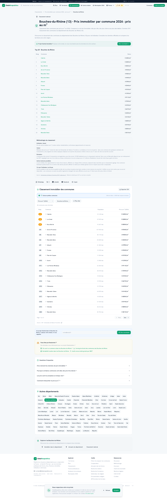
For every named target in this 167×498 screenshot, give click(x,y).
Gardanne (43, 125)
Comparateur (95, 463)
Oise (87, 415)
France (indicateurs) (73, 468)
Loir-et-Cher (106, 407)
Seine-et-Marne (76, 423)
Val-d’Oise (51, 431)
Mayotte (94, 431)
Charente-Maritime (87, 400)
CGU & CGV (117, 474)
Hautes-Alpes (75, 396)
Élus (69, 463)
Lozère (74, 411)
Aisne (44, 396)
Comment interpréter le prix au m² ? (48, 381)
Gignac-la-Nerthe (45, 121)
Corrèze (103, 400)
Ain (39, 396)
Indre (70, 407)
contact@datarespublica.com (44, 471)
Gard (110, 404)
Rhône (98, 419)
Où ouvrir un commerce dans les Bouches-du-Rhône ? (57, 348)
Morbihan (61, 415)
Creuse (60, 404)
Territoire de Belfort (89, 427)
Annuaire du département (75, 447)
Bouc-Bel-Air (44, 66)
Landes (98, 407)
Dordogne (67, 404)
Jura (92, 407)
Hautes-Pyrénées (58, 419)
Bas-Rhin (82, 419)
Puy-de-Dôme (112, 415)
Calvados (61, 400)
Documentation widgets (97, 476)
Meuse (54, 415)
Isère (86, 407)
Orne (93, 415)
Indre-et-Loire (78, 407)
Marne (99, 411)
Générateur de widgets (97, 474)
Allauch (43, 81)
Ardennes (104, 396)
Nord (82, 415)
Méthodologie (118, 463)
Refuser (108, 490)
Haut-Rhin (90, 419)
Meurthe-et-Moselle (43, 415)
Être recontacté (123, 44)
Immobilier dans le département (53, 447)
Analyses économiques (74, 471)
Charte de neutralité (119, 468)
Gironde (46, 407)
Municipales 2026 (73, 474)
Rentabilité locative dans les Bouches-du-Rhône (56, 351)
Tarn (109, 423)
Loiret (51, 411)
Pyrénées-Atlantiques (44, 419)
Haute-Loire (122, 407)
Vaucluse (40, 427)
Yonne (79, 427)
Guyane (78, 431)
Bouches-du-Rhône (50, 400)
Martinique (70, 431)
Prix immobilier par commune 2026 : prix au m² (58, 12)
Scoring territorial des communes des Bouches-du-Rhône (91, 348)
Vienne (55, 427)
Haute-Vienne (64, 427)
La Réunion (86, 431)
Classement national (44, 16)
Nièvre (76, 415)
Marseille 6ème (45, 101)
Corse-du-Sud (113, 400)
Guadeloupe (60, 431)
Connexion (149, 5)
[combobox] (45, 201)
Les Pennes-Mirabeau (47, 97)
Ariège (112, 396)
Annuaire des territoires (98, 466)
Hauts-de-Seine (110, 427)
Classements (38, 12)
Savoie (40, 423)
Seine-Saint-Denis (122, 427)
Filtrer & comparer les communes (100, 461)
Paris (56, 423)
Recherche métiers (96, 468)
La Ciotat (43, 62)
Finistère (104, 404)
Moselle (69, 415)
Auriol (42, 93)
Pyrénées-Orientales (71, 419)
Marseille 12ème (45, 117)
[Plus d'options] (127, 5)
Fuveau (43, 85)
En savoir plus (90, 493)
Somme (103, 423)
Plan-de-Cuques (45, 89)
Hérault (53, 407)
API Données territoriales (98, 479)
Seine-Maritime (65, 423)
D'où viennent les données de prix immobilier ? (52, 366)
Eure (87, 404)
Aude (124, 396)
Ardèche (96, 396)
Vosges (73, 427)
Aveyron (40, 400)
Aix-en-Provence (45, 70)
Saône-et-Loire (117, 419)
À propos (116, 466)
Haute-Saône (106, 419)
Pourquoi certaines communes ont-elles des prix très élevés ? (56, 371)
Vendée (48, 427)
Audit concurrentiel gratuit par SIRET (82, 351)
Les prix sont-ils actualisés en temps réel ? (50, 376)
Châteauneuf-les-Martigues (48, 105)
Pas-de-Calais (101, 415)
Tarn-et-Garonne (118, 423)
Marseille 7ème (45, 74)
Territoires (71, 461)
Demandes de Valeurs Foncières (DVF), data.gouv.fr (53, 175)
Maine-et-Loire (83, 411)
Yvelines (86, 423)
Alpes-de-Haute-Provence (62, 396)
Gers (39, 407)
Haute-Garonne (119, 404)
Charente (76, 400)
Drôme (82, 404)
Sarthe (126, 419)
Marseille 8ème (45, 77)
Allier (50, 396)
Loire (114, 407)
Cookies (116, 476)
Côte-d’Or (41, 404)
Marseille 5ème (45, 132)
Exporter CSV (125, 189)
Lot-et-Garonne (65, 411)
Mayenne (116, 411)
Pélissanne (44, 113)
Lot (57, 411)
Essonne (100, 427)
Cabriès (43, 58)
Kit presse (117, 461)
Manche (92, 411)
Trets (42, 109)
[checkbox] (39, 195)
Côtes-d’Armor (51, 404)
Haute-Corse (123, 400)
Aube (118, 396)
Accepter (116, 490)
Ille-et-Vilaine (62, 407)
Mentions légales (118, 471)
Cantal (69, 400)
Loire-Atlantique (42, 411)
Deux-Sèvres (94, 423)
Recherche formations (97, 471)
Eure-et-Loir (95, 404)
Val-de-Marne (42, 431)
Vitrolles (43, 128)
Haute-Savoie (48, 423)
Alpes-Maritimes (86, 396)
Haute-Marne (107, 411)
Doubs (75, 404)
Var (127, 423)
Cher (96, 400)
